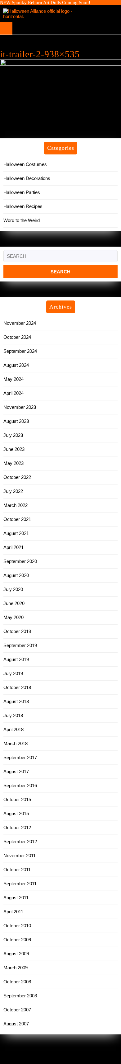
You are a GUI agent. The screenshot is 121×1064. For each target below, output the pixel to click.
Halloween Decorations (26, 178)
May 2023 (13, 463)
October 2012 (17, 827)
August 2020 (16, 575)
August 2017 (16, 771)
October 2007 (17, 1009)
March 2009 (15, 967)
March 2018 (15, 743)
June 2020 (14, 603)
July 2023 (13, 435)
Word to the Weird (21, 220)
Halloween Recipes (23, 206)
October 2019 (17, 631)
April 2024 (13, 393)
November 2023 (19, 407)
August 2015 (16, 813)
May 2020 (13, 617)
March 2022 (15, 505)
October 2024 (17, 337)
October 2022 (17, 477)
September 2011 (20, 883)
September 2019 (20, 645)
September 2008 (20, 995)
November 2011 (19, 855)
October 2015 (17, 799)
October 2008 (17, 981)
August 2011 (16, 897)
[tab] (6, 28)
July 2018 (13, 715)
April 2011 (13, 911)
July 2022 (13, 491)
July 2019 (13, 673)
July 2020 (13, 589)
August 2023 (16, 421)
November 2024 (19, 323)
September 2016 (20, 785)
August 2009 (16, 953)
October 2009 (17, 939)
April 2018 (13, 729)
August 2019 (16, 659)
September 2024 (20, 351)
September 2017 (20, 757)
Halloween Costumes (25, 164)
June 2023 (14, 449)
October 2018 (17, 687)
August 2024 (16, 365)
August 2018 (16, 701)
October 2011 (17, 869)
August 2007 (16, 1023)
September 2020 (20, 561)
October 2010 (17, 925)
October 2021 (17, 519)
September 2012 (20, 841)
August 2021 (16, 533)
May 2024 (13, 379)
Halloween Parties (21, 192)
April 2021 (13, 547)
